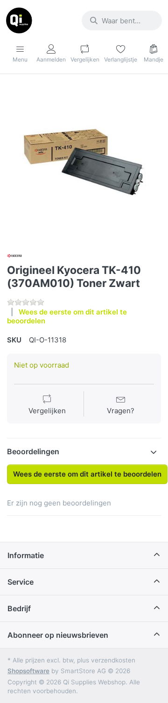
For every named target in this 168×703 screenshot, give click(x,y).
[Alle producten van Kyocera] (14, 255)
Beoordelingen (33, 451)
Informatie (25, 555)
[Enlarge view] (84, 162)
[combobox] (122, 20)
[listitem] (84, 162)
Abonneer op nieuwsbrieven (57, 635)
